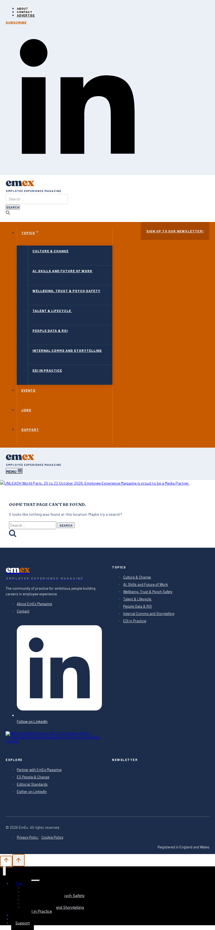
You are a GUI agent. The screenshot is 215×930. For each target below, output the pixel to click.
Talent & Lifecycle (52, 311)
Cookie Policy (52, 837)
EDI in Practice (47, 370)
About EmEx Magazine (34, 604)
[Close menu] (4, 871)
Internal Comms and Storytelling (67, 350)
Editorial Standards (32, 784)
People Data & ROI (50, 330)
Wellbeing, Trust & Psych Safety (66, 291)
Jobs (26, 410)
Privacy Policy (28, 837)
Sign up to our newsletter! (175, 231)
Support (30, 429)
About (22, 8)
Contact (24, 12)
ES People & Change (33, 777)
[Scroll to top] (6, 861)
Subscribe (16, 23)
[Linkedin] (77, 166)
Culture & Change (50, 251)
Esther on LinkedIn (32, 791)
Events (28, 390)
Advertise (26, 15)
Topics (21, 883)
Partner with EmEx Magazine (39, 770)
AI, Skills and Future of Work (62, 271)
